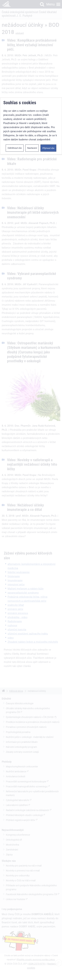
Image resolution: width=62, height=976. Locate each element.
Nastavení (32, 148)
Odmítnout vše (15, 148)
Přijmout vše (48, 148)
